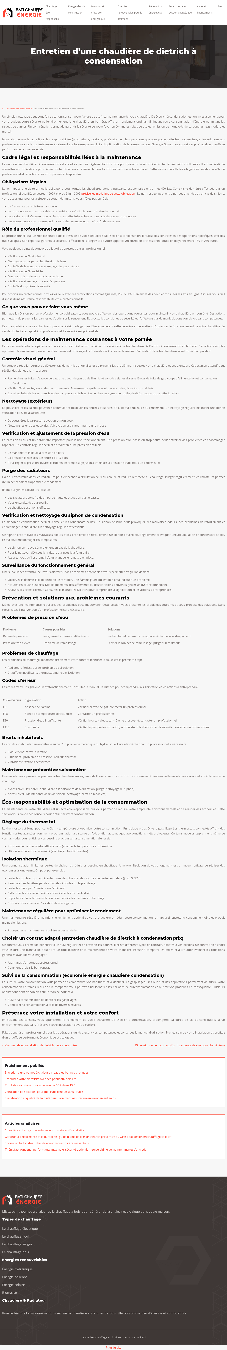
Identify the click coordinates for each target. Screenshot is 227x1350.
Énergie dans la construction (76, 9)
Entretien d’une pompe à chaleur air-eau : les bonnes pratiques (46, 1072)
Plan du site (113, 1347)
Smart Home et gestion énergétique (180, 9)
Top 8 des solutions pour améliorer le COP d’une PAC (40, 1085)
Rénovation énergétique (155, 9)
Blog (220, 6)
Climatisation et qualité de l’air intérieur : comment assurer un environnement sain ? (60, 1098)
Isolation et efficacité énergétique (98, 12)
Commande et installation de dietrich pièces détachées (41, 1045)
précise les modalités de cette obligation (108, 194)
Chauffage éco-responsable (53, 12)
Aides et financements (205, 9)
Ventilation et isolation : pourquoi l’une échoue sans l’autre (44, 1092)
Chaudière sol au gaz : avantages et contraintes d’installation (45, 1130)
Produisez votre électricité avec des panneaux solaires (40, 1079)
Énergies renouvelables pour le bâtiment (130, 12)
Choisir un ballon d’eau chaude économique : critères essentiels (47, 1143)
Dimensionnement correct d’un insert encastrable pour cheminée (178, 1045)
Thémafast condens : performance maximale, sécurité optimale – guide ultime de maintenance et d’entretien (76, 1149)
